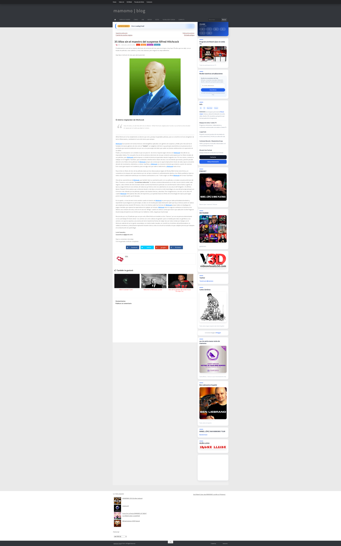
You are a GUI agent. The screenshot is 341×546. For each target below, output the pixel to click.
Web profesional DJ (213, 162)
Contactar (213, 157)
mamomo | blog (129, 10)
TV (204, 108)
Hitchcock (119, 144)
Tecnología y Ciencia (169, 20)
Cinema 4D (125, 506)
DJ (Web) (129, 2)
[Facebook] (209, 29)
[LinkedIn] (209, 33)
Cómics (136, 20)
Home (114, 2)
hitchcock (150, 44)
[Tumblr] (202, 33)
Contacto (149, 2)
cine (138, 44)
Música (150, 20)
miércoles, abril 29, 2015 (128, 44)
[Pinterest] (223, 29)
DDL (119, 44)
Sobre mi (121, 2)
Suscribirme (213, 90)
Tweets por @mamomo (206, 281)
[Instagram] (216, 29)
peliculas (157, 44)
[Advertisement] (212, 467)
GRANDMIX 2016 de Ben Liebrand (132, 498)
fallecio (143, 44)
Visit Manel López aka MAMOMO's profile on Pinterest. (209, 494)
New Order (209, 108)
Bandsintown (203, 435)
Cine (143, 20)
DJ (200, 108)
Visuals (216, 108)
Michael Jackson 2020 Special (131, 521)
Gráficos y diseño (124, 20)
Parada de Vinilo (139, 2)
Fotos (157, 20)
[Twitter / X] (202, 29)
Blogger (218, 333)
